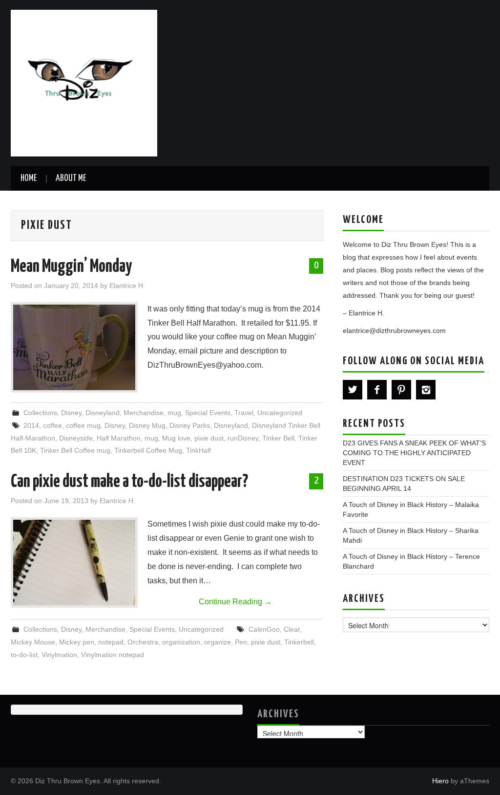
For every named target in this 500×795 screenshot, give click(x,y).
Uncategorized (279, 413)
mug (174, 413)
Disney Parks (189, 425)
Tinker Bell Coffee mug (75, 450)
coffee (52, 425)
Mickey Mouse (33, 642)
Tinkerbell (299, 642)
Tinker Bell (278, 438)
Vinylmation (59, 655)
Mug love (176, 438)
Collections (40, 413)
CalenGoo (264, 629)
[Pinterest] (401, 389)
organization (181, 642)
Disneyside (76, 438)
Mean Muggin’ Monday (71, 267)
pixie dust (209, 438)
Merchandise (144, 413)
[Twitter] (352, 389)
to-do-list (24, 655)
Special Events (207, 413)
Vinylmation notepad (112, 655)
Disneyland (102, 413)
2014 (31, 425)
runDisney (243, 438)
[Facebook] (377, 389)
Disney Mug (147, 425)
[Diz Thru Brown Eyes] (84, 82)
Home (29, 178)
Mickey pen (76, 642)
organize (217, 642)
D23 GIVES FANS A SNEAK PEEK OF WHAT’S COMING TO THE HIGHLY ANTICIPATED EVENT (414, 452)
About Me (71, 178)
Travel (243, 413)
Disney (71, 413)
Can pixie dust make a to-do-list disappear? (129, 482)
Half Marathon (119, 438)
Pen (241, 642)
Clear (292, 629)
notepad (111, 642)
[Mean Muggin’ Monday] (74, 347)
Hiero (440, 781)
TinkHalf (198, 450)
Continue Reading (235, 601)
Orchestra (142, 642)
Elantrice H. (127, 285)
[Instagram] (426, 389)
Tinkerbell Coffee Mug (148, 450)
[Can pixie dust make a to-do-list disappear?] (74, 562)
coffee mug (83, 425)
